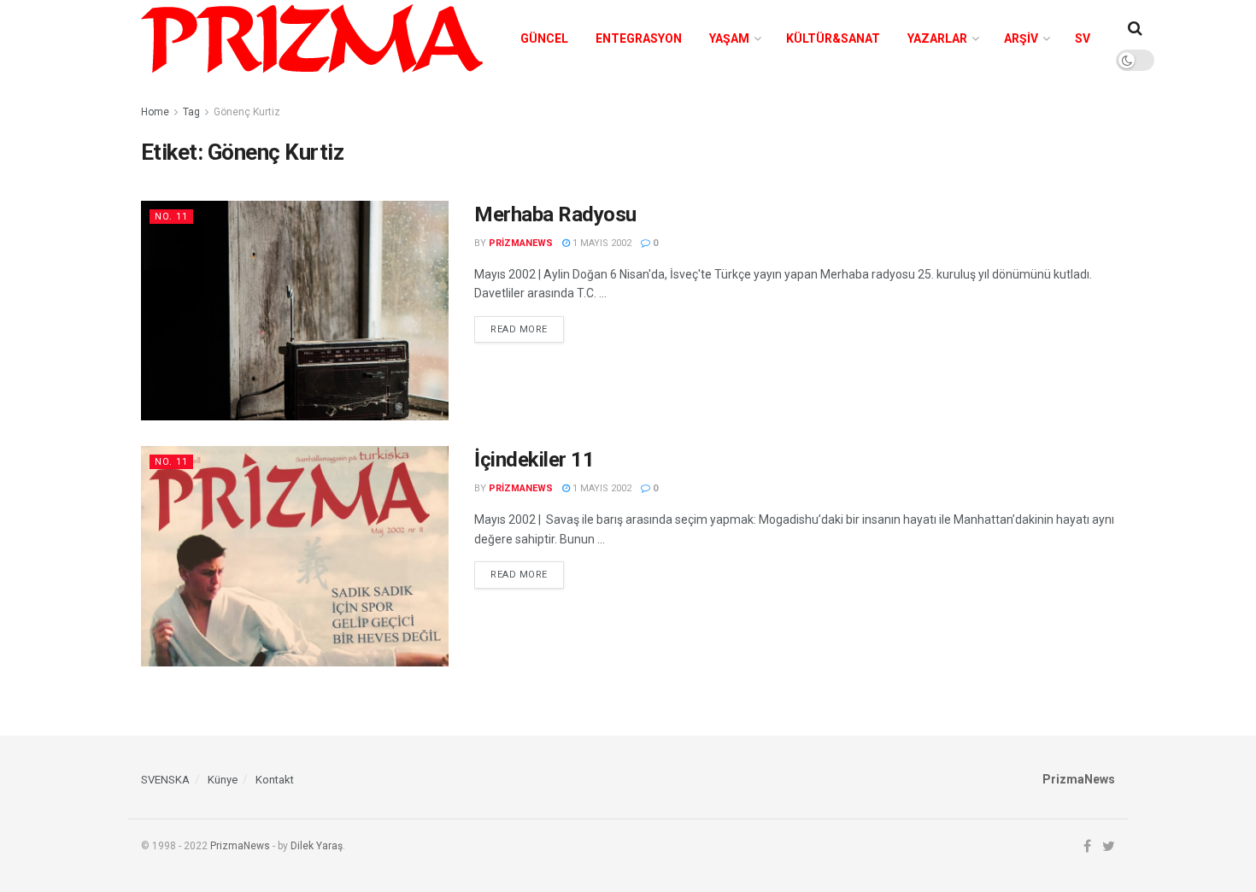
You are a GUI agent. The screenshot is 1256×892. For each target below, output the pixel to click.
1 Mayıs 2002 (600, 243)
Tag (191, 112)
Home (155, 112)
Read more (519, 329)
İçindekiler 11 (534, 460)
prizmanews (521, 243)
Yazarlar (937, 38)
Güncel (544, 38)
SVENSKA (165, 779)
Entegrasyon (639, 38)
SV (1082, 38)
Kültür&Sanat (833, 38)
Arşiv (1021, 38)
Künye (223, 779)
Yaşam (729, 38)
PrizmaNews (240, 846)
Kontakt (274, 779)
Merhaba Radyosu (555, 214)
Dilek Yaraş (317, 846)
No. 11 (171, 216)
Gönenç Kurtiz (247, 112)
